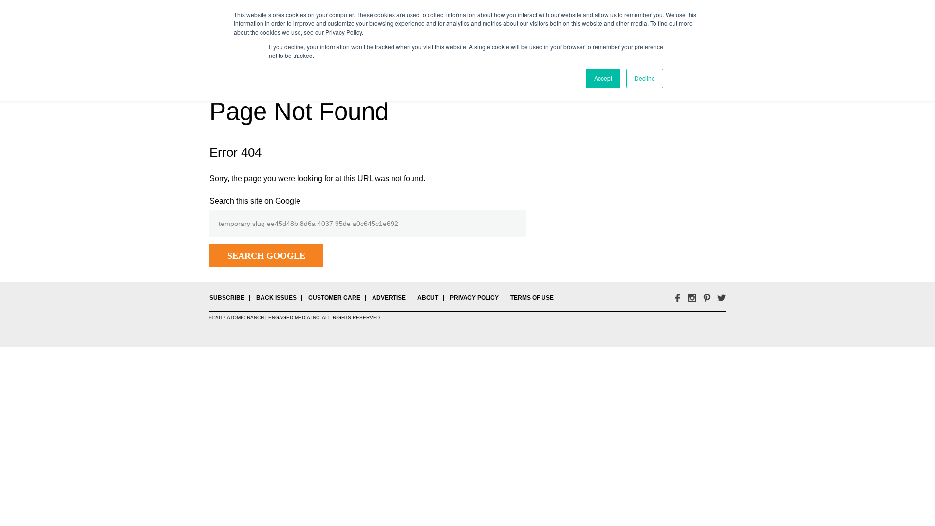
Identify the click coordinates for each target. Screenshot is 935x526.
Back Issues (276, 298)
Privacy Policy (474, 298)
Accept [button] (603, 78)
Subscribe (226, 298)
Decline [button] (645, 78)
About (427, 298)
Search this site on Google (254, 201)
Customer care (334, 298)
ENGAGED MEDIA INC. (294, 317)
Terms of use (532, 298)
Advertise (389, 298)
